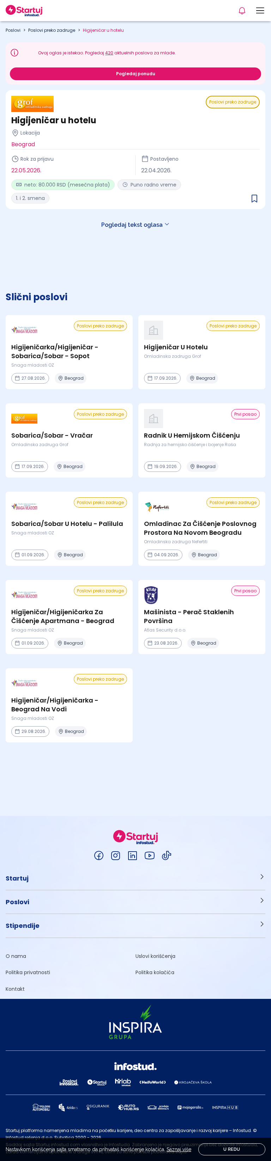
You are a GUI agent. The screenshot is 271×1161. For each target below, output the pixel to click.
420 (109, 53)
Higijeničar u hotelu (103, 30)
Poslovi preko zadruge (51, 30)
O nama (16, 956)
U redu (231, 1149)
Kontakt (15, 989)
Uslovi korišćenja (155, 956)
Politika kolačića (155, 972)
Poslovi (13, 30)
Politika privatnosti (28, 972)
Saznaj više (179, 1149)
